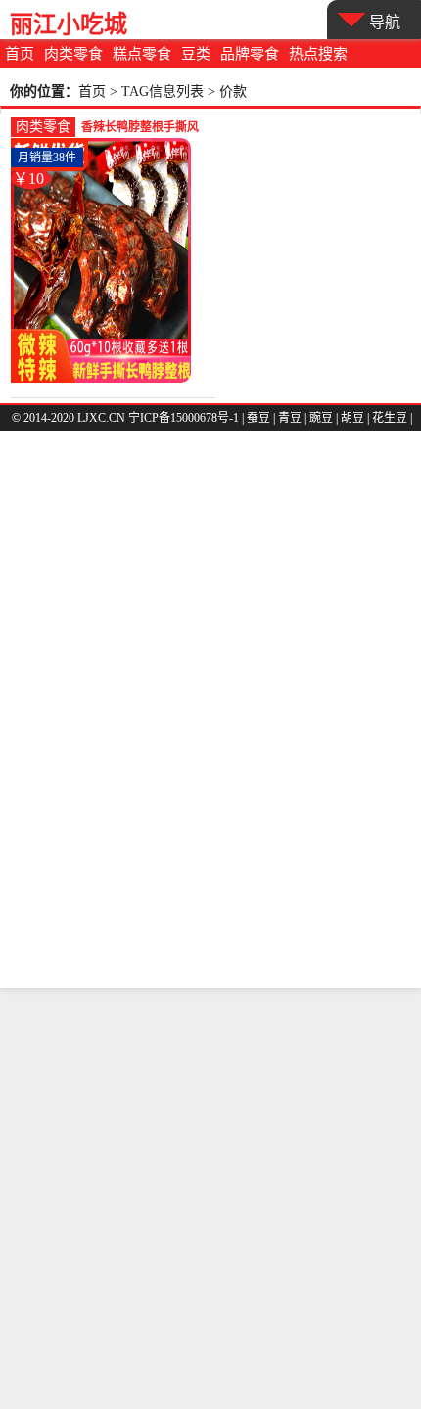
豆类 (195, 54)
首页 (19, 54)
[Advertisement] (210, 1198)
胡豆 (352, 418)
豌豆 (321, 418)
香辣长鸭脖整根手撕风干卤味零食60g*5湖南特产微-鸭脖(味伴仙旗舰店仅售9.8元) (144, 128)
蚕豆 (258, 418)
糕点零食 (142, 54)
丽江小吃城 (68, 24)
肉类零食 (73, 54)
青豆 (290, 418)
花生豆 (389, 418)
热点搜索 (318, 54)
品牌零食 (249, 54)
